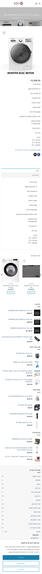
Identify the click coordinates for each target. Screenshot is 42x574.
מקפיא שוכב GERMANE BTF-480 (31, 286)
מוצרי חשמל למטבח (34, 508)
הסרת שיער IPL (35, 492)
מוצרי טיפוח (37, 512)
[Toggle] (3, 531)
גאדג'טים (37, 488)
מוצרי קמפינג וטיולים (34, 524)
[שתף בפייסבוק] (38, 154)
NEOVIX (38, 480)
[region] (21, 556)
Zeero (38, 484)
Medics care (36, 476)
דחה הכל (21, 569)
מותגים (21, 18)
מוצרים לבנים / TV (26, 150)
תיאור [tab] (37, 171)
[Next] (1, 279)
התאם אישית (21, 563)
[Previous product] (19, 21)
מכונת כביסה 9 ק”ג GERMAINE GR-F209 (11, 286)
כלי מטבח (37, 496)
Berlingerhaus (35, 538)
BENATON (15, 18)
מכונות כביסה (18, 150)
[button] (36, 3)
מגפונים (38, 500)
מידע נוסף (31, 292)
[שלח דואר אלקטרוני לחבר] (35, 154)
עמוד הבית (26, 18)
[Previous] (40, 279)
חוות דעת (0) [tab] (35, 175)
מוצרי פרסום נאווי (35, 520)
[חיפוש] (39, 4)
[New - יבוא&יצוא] (18, 3)
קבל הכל (21, 558)
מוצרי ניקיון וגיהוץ (35, 516)
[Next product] (22, 21)
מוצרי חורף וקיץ (35, 504)
